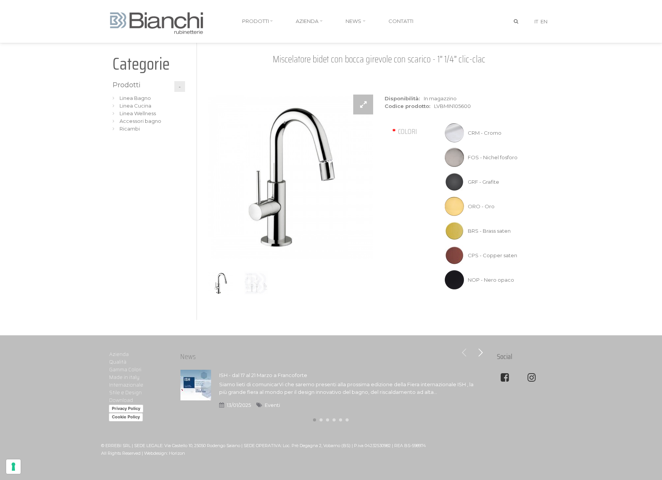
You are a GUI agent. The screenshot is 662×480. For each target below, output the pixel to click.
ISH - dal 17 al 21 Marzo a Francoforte (263, 375)
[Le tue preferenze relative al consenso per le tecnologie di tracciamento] (13, 466)
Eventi (272, 405)
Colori (407, 131)
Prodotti (127, 85)
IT (536, 21)
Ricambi (130, 129)
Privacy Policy (126, 408)
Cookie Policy (126, 417)
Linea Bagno (135, 98)
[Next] (480, 352)
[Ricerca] (516, 21)
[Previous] (464, 352)
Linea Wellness (138, 113)
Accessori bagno (140, 121)
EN (544, 21)
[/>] (195, 390)
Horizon (177, 453)
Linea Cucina (135, 106)
